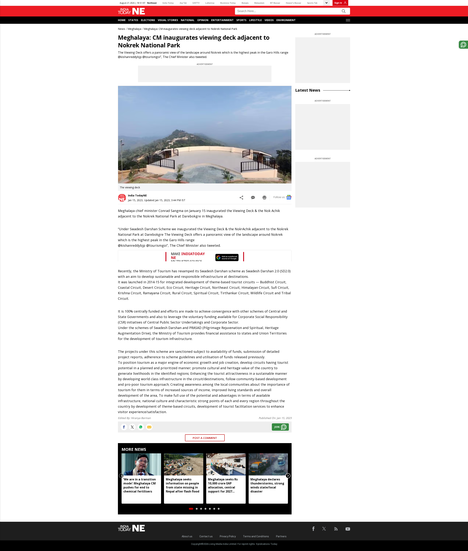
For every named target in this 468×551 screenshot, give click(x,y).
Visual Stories (168, 20)
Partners (281, 536)
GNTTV (196, 3)
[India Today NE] (131, 11)
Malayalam (259, 3)
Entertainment (222, 20)
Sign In (338, 2)
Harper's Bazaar (293, 3)
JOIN (277, 426)
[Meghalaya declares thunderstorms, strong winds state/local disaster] (268, 464)
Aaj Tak (183, 3)
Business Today (228, 3)
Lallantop (209, 3)
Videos (269, 20)
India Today (168, 3)
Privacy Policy (228, 536)
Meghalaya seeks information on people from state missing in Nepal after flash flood (182, 485)
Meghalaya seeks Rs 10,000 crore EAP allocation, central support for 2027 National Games (223, 485)
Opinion (202, 20)
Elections (148, 20)
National (188, 20)
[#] (140, 427)
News (121, 29)
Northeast (152, 3)
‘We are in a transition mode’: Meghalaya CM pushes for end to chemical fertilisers (139, 485)
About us (187, 536)
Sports (241, 20)
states (133, 20)
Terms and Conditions (256, 536)
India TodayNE (137, 195)
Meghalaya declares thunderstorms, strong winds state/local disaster (267, 485)
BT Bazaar (275, 3)
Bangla (245, 3)
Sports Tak (312, 3)
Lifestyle (255, 20)
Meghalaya (134, 29)
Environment (286, 20)
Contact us (206, 536)
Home (122, 20)
